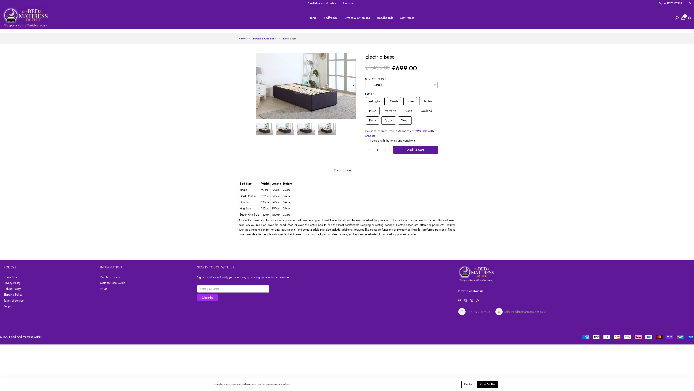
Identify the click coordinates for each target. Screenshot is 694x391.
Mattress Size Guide (112, 283)
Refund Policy (12, 289)
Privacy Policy (12, 283)
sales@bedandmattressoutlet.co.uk (525, 312)
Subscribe (207, 298)
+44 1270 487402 (478, 312)
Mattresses (407, 18)
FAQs (103, 289)
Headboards (385, 18)
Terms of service (14, 300)
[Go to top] (679, 376)
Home (312, 18)
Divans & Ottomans (357, 18)
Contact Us (10, 277)
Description (342, 170)
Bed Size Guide (110, 277)
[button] (258, 86)
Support (8, 306)
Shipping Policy (13, 295)
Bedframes (330, 18)
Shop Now (348, 3)
